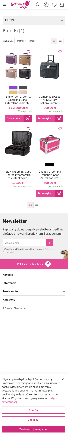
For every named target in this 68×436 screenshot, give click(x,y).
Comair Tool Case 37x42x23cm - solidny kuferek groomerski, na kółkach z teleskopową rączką (50, 100)
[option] (13, 88)
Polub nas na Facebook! (30, 264)
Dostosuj (34, 419)
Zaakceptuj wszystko (33, 429)
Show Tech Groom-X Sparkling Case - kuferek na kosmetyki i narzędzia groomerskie (18, 100)
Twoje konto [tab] (10, 291)
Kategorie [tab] (9, 299)
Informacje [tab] (9, 283)
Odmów (34, 410)
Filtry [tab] (10, 20)
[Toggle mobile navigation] (4, 4)
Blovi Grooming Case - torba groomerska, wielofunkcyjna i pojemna (18, 175)
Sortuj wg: (8, 40)
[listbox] (18, 90)
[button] (38, 5)
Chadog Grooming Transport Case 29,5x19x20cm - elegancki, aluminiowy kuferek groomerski (49, 175)
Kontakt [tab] (8, 274)
